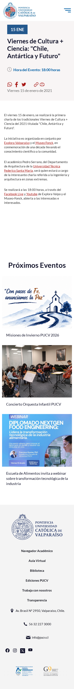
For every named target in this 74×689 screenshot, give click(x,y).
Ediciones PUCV (37, 580)
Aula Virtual (37, 561)
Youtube (31, 194)
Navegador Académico (37, 551)
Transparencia (37, 600)
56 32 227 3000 (40, 624)
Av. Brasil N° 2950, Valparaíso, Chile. (40, 610)
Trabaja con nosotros (37, 590)
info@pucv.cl (40, 637)
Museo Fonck (44, 143)
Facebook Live (13, 194)
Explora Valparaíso (17, 143)
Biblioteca (37, 570)
